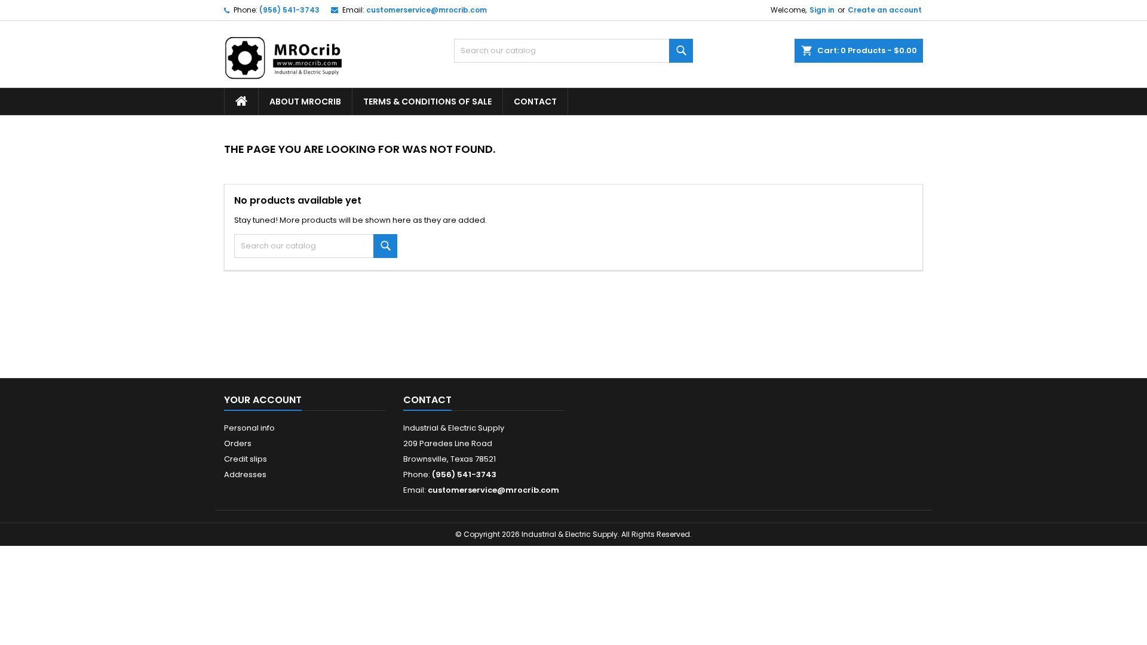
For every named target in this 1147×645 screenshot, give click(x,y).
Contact (535, 102)
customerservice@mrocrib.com (426, 10)
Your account (263, 400)
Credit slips (245, 459)
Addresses (245, 474)
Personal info (249, 428)
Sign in (822, 10)
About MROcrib (305, 102)
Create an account (885, 10)
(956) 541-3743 (289, 10)
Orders (238, 443)
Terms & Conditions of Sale (427, 102)
